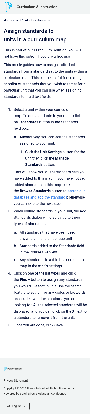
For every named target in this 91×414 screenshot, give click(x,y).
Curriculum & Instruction (37, 7)
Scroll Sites (27, 393)
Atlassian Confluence (52, 393)
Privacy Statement (16, 380)
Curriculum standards (36, 20)
